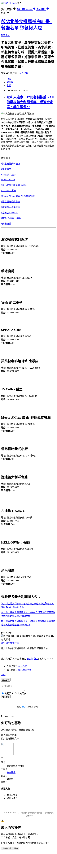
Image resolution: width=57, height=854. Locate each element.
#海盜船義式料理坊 (10, 164)
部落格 (10, 82)
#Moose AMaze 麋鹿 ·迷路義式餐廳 (18, 196)
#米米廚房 (6, 224)
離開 (16, 848)
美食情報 (23, 73)
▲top (3, 674)
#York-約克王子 (8, 175)
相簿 (9, 79)
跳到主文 (5, 35)
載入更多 (5, 680)
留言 (36, 658)
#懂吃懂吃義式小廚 (10, 201)
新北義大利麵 (25, 670)
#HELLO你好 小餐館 (11, 218)
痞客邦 (30, 658)
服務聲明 (29, 816)
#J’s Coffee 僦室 (8, 190)
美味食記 (22, 666)
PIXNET (13, 813)
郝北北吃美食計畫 (10, 643)
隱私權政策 (49, 813)
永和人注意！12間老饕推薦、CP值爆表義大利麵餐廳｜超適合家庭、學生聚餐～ (30, 102)
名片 (9, 85)
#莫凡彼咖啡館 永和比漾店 (14, 185)
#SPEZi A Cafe (8, 179)
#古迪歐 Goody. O (9, 212)
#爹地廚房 (6, 169)
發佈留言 (5, 697)
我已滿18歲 (6, 848)
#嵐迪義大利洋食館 (10, 207)
